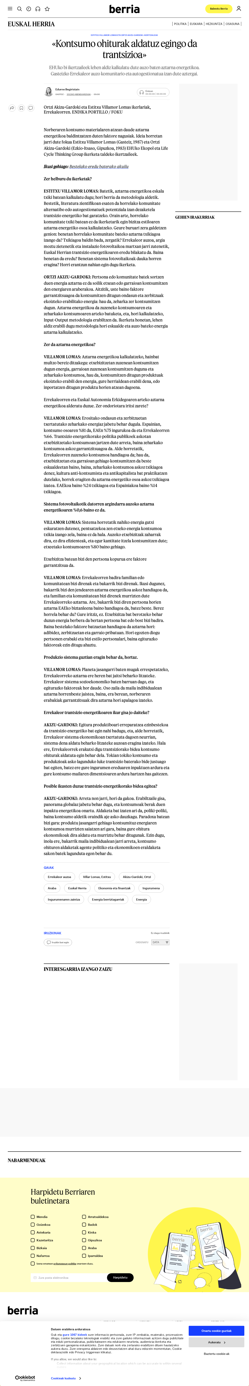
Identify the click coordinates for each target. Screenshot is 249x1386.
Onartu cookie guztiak (216, 1330)
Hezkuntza (214, 24)
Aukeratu (214, 1342)
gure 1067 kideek (75, 1334)
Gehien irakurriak (195, 217)
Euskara (196, 24)
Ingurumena (151, 888)
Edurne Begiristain (67, 89)
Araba (52, 888)
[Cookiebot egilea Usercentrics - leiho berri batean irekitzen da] (25, 1378)
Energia (141, 899)
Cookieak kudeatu (63, 1378)
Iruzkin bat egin (60, 942)
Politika (180, 24)
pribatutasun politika (64, 1263)
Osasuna (232, 24)
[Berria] (23, 1313)
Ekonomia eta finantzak (114, 888)
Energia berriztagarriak (108, 899)
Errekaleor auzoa (59, 877)
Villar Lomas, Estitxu (97, 877)
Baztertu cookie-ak (216, 1353)
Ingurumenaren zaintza (64, 899)
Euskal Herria (77, 888)
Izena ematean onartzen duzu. (65, 1263)
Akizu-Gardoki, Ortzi (137, 877)
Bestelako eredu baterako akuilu (99, 166)
